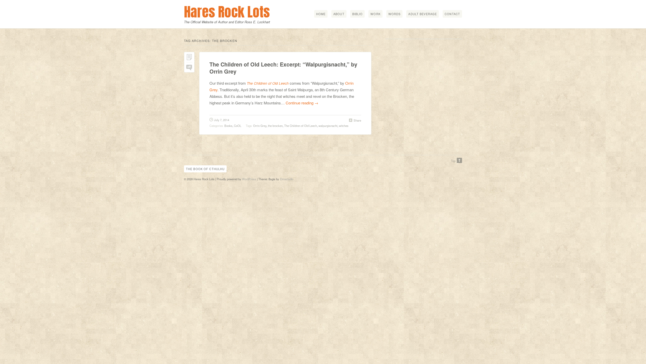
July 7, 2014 (221, 120)
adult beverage (422, 14)
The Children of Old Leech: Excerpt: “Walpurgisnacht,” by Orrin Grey (283, 67)
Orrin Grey (259, 126)
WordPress (249, 179)
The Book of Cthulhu (205, 169)
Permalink (189, 58)
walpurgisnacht (327, 126)
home (321, 14)
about (338, 14)
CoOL (237, 126)
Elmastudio (286, 179)
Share (357, 120)
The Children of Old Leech (268, 83)
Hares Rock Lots (227, 12)
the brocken (275, 126)
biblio (357, 14)
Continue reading (302, 102)
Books (228, 126)
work (375, 14)
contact (452, 14)
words (394, 14)
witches (343, 126)
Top (453, 161)
